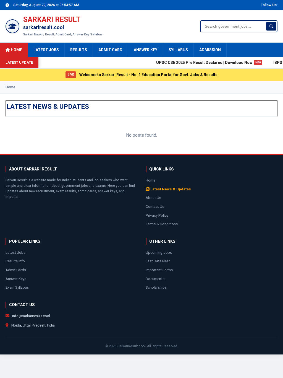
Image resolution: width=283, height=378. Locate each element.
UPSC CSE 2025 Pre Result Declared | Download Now (205, 62)
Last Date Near (158, 261)
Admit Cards (16, 270)
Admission (210, 50)
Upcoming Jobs (159, 252)
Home (16, 50)
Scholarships (156, 287)
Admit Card (110, 50)
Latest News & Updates (170, 189)
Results (78, 50)
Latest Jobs (46, 50)
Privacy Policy (157, 215)
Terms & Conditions (162, 224)
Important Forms (159, 270)
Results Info (15, 261)
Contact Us (155, 206)
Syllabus (178, 50)
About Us (153, 197)
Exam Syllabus (17, 287)
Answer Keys (16, 278)
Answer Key (145, 50)
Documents (155, 278)
